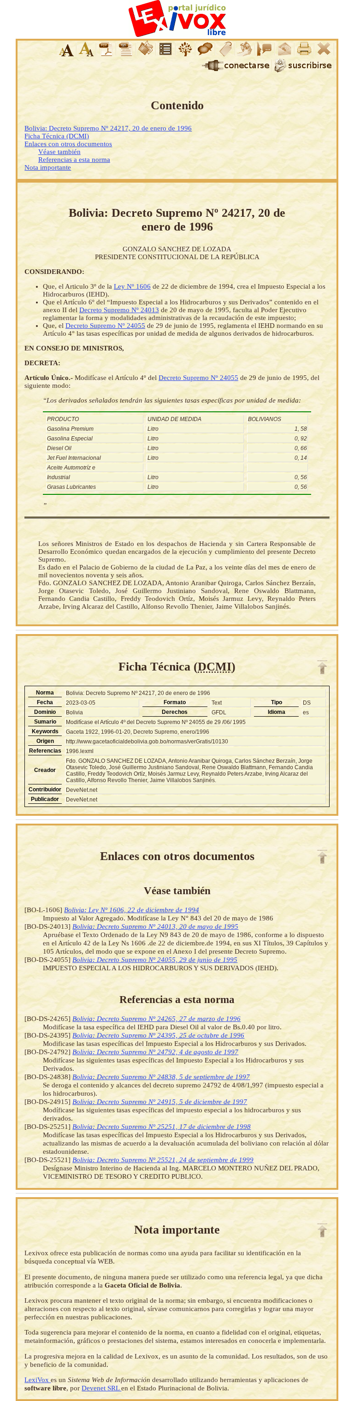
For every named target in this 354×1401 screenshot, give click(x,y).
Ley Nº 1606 (132, 286)
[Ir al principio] (322, 667)
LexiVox (37, 1379)
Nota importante (47, 167)
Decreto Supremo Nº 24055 (105, 325)
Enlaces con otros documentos (68, 144)
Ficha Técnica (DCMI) (56, 136)
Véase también (59, 151)
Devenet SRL (101, 1388)
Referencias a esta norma (74, 159)
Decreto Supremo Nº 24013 (119, 310)
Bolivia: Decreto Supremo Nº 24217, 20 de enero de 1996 (108, 128)
